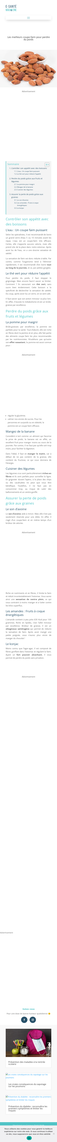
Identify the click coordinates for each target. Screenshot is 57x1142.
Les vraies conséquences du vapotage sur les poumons (27, 1085)
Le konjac (20, 208)
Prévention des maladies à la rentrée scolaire (26, 1063)
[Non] (53, 1133)
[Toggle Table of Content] (46, 164)
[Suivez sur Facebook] (24, 1020)
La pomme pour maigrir (26, 184)
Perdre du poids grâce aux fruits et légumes (26, 180)
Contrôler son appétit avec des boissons (29, 168)
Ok (29, 1138)
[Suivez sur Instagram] (33, 1020)
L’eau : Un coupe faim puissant (28, 171)
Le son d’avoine (22, 200)
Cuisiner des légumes (25, 190)
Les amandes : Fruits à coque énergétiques (27, 204)
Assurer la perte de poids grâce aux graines (27, 195)
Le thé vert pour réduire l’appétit (29, 174)
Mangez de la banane (25, 187)
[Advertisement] (28, 121)
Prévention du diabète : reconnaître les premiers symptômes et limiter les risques (27, 1108)
